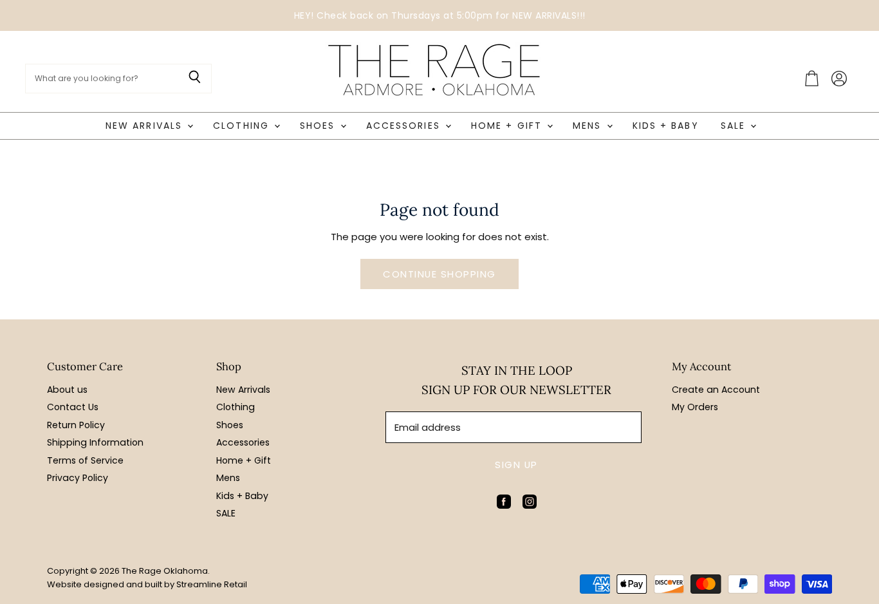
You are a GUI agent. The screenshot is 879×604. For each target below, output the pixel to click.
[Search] (195, 78)
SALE (735, 125)
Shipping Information (95, 442)
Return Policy (76, 425)
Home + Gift (508, 125)
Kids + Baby (666, 125)
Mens (589, 125)
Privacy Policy (77, 477)
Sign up (516, 464)
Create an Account (716, 389)
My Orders (695, 407)
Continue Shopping (439, 274)
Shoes (319, 125)
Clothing (243, 125)
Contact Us (72, 407)
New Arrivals (146, 125)
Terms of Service (85, 460)
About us (67, 389)
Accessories (405, 125)
